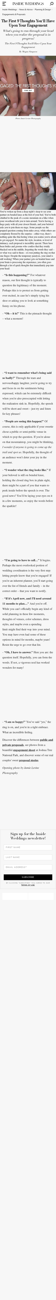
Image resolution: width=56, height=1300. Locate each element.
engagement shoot (24, 750)
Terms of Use (28, 885)
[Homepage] (28, 3)
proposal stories (28, 760)
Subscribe (28, 877)
